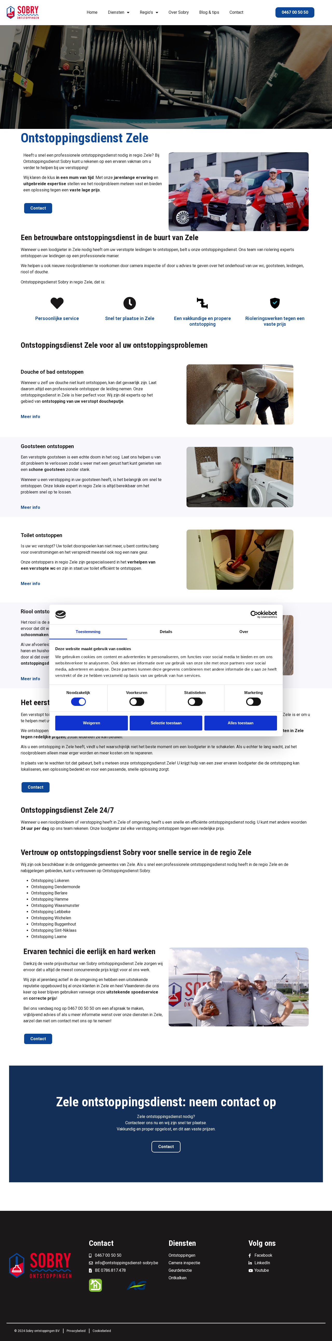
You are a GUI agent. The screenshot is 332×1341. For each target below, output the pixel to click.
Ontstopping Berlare (49, 893)
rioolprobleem (61, 822)
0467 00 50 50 (81, 1008)
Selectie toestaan (166, 723)
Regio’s (146, 12)
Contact (236, 12)
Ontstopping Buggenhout (53, 924)
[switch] (136, 701)
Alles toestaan (240, 723)
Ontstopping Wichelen (51, 917)
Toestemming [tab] (88, 631)
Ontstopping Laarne (49, 936)
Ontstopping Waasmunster (55, 905)
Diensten (116, 12)
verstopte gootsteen (47, 457)
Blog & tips (209, 12)
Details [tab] (166, 631)
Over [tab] (243, 631)
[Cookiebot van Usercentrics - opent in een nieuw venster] (254, 615)
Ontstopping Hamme (49, 899)
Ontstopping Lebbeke (51, 911)
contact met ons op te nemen (84, 1020)
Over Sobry (179, 12)
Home (92, 12)
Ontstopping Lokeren (50, 880)
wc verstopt (42, 546)
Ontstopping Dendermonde (55, 886)
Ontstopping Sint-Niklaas (54, 930)
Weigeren (91, 723)
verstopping (91, 822)
